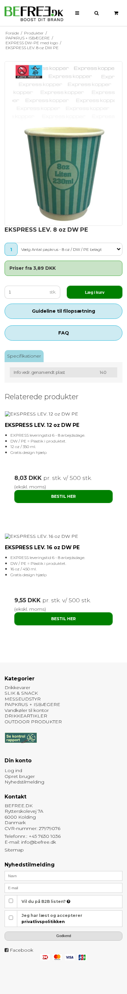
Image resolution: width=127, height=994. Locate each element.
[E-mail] (63, 888)
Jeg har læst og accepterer (51, 918)
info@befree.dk (38, 842)
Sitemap (14, 850)
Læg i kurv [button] (95, 292)
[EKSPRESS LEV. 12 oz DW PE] (63, 414)
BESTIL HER (63, 496)
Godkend (63, 936)
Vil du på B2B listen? (44, 901)
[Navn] (63, 875)
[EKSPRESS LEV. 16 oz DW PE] (63, 536)
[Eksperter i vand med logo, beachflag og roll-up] (34, 14)
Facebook (21, 950)
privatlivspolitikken (43, 921)
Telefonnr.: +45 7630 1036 (33, 836)
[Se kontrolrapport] (21, 746)
